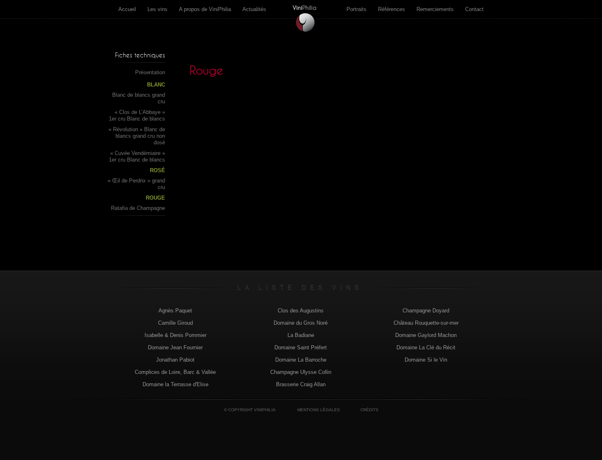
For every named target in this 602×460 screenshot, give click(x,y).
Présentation (150, 72)
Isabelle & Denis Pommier (175, 335)
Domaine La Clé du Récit (425, 347)
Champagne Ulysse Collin (300, 372)
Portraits (356, 9)
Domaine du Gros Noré (301, 323)
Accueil (127, 9)
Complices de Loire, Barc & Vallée (175, 372)
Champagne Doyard (426, 310)
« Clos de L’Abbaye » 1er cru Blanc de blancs (137, 115)
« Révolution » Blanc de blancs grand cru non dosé (137, 136)
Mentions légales (318, 410)
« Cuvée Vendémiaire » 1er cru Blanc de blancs (137, 156)
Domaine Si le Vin (426, 360)
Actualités (254, 9)
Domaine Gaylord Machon (426, 335)
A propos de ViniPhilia (205, 9)
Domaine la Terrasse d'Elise (175, 384)
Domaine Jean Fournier (175, 347)
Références (391, 9)
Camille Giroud (175, 323)
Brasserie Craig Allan (301, 384)
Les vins (157, 9)
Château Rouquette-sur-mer (426, 323)
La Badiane (300, 335)
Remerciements (435, 9)
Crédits (369, 410)
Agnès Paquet (175, 310)
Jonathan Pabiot (175, 360)
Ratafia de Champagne (138, 208)
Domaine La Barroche (300, 360)
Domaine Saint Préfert (300, 347)
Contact (474, 9)
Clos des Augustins (301, 310)
